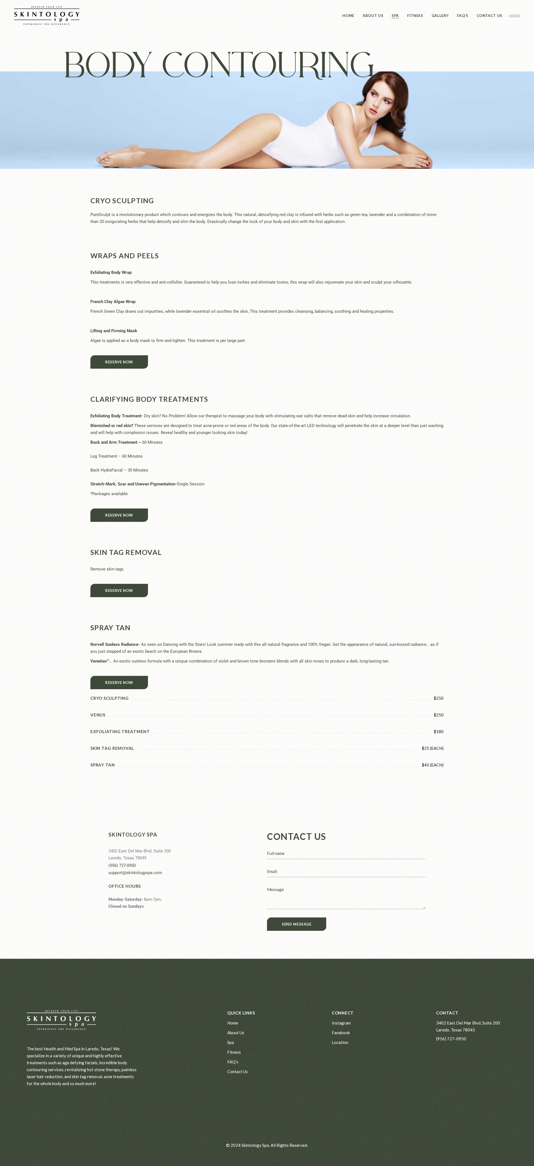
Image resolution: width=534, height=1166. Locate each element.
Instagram (341, 1022)
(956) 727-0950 (122, 865)
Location (340, 1042)
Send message (297, 924)
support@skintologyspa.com (135, 872)
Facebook (341, 1032)
